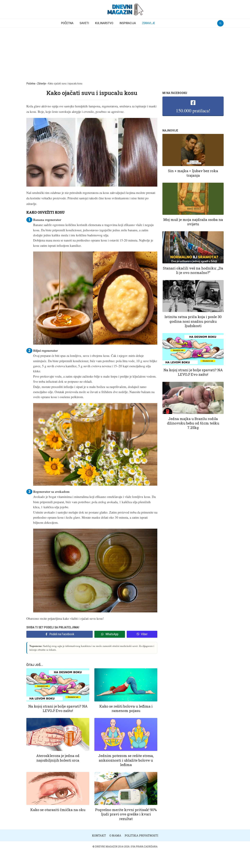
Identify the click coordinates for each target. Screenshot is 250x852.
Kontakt (99, 835)
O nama (115, 835)
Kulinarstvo (104, 23)
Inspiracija (127, 23)
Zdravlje (148, 23)
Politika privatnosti (141, 835)
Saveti (84, 23)
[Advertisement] (125, 53)
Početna (67, 23)
